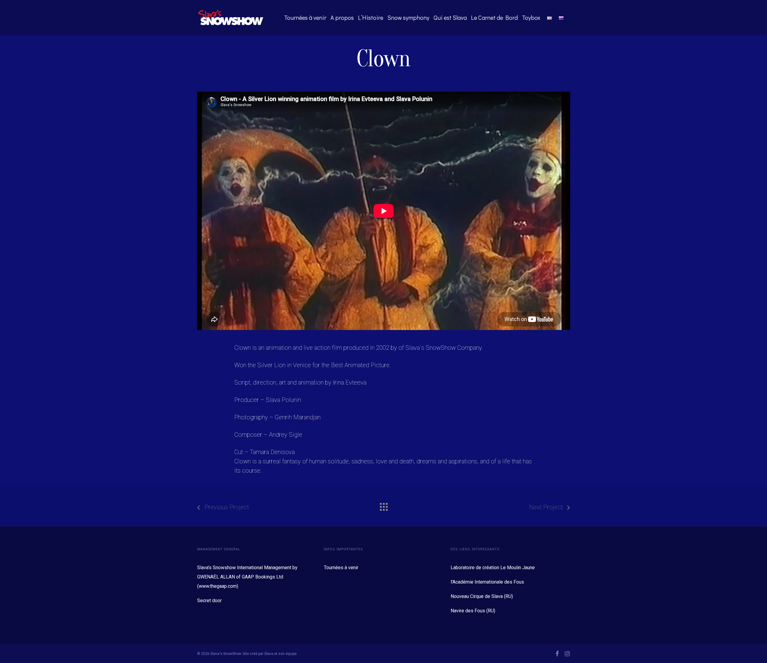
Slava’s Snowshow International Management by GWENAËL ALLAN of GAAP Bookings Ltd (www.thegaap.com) (247, 577)
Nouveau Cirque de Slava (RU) (482, 596)
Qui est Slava (450, 17)
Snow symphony (408, 17)
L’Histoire (370, 17)
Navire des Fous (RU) (473, 611)
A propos (342, 17)
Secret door (209, 600)
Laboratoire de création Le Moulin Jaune (493, 567)
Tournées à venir (305, 17)
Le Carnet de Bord (494, 17)
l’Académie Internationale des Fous (487, 582)
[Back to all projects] (383, 505)
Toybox (531, 17)
